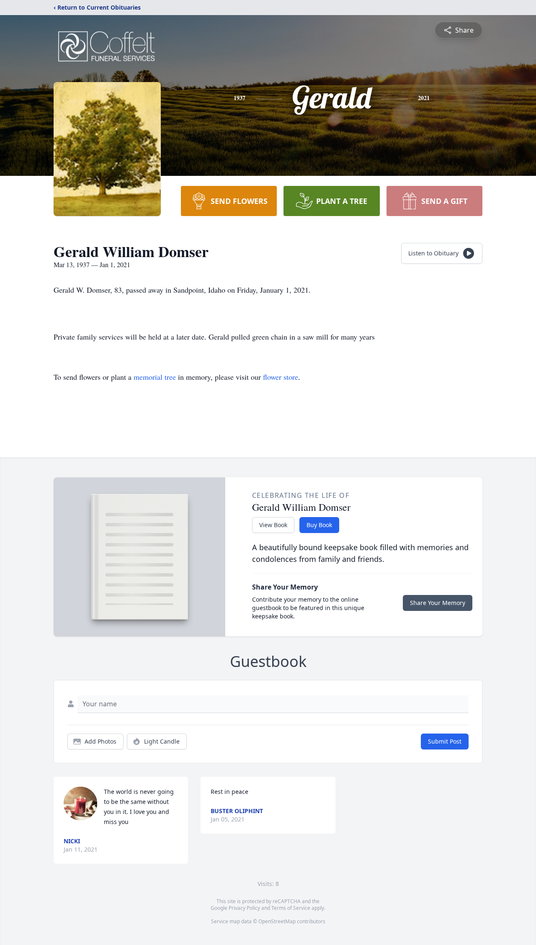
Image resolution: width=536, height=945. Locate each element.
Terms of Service (290, 908)
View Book (273, 525)
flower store (280, 377)
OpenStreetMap (277, 921)
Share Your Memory (437, 603)
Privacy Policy (244, 908)
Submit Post (444, 741)
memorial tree (155, 377)
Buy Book (319, 525)
